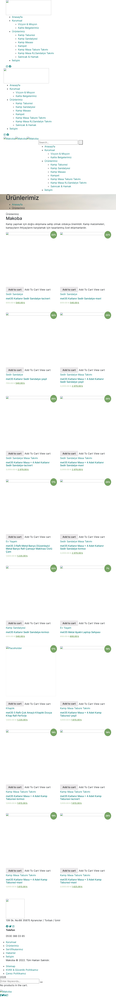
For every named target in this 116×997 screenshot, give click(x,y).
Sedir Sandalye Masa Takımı (76, 374)
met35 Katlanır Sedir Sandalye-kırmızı (27, 632)
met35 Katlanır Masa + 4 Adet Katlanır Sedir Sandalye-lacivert (28, 464)
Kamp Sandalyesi (15, 627)
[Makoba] (9, 138)
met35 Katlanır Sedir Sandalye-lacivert (28, 298)
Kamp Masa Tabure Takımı (75, 708)
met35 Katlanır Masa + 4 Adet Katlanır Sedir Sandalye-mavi (82, 464)
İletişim (10, 956)
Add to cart (14, 289)
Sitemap (10, 966)
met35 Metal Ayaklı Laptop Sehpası (80, 632)
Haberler (11, 952)
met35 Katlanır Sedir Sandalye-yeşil (26, 378)
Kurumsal (11, 942)
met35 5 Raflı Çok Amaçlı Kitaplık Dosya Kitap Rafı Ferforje (29, 714)
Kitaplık (10, 708)
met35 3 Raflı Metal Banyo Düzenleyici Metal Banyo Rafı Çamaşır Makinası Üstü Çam (29, 548)
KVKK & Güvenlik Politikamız (22, 969)
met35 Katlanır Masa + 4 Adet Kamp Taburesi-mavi (26, 881)
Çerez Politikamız (16, 973)
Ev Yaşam (11, 541)
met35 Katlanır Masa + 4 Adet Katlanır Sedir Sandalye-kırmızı (82, 547)
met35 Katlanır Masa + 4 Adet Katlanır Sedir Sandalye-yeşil (82, 380)
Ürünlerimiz (12, 945)
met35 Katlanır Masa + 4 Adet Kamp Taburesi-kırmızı (26, 797)
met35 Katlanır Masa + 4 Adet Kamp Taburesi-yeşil (81, 714)
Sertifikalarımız (14, 949)
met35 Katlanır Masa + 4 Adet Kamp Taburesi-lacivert (81, 797)
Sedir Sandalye (14, 294)
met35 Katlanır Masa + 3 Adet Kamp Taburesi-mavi (81, 881)
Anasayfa (17, 204)
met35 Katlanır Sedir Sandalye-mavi (80, 298)
